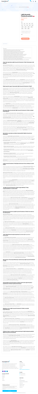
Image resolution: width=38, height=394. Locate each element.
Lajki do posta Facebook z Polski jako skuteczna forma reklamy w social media (13, 53)
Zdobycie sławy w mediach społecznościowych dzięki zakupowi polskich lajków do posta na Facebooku (16, 59)
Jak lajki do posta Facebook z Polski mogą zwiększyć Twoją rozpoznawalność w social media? (15, 54)
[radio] (22, 23)
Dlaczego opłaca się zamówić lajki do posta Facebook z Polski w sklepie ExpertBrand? (14, 51)
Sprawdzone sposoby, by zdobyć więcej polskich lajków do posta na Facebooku (13, 52)
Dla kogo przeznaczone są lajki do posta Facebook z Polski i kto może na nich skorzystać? (15, 55)
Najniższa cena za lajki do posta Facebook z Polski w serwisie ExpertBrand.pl (13, 58)
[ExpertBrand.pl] (5, 1)
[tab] (5, 44)
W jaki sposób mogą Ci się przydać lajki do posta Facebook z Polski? (12, 50)
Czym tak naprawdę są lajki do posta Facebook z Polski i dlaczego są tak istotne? (14, 49)
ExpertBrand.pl (5, 43)
